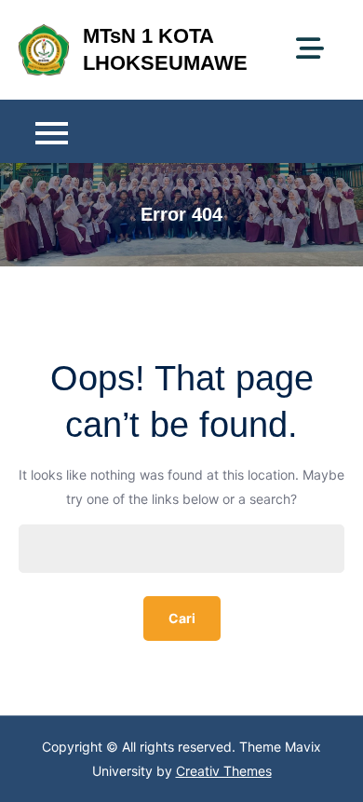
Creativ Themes (224, 771)
